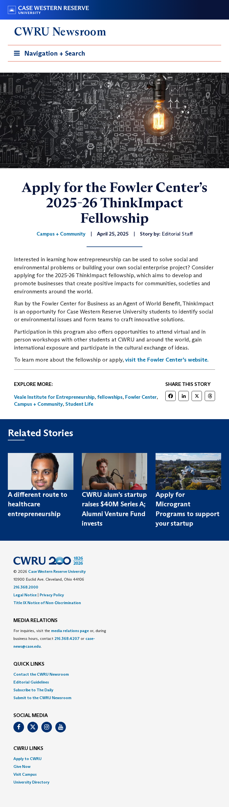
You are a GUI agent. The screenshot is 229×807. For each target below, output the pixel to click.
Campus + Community (38, 404)
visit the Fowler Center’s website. (167, 359)
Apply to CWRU (27, 758)
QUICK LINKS (28, 664)
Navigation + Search (47, 55)
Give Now (21, 766)
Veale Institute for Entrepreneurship (54, 397)
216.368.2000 (25, 587)
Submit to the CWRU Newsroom (42, 697)
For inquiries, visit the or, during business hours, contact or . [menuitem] (59, 638)
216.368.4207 (67, 638)
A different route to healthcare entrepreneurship (37, 504)
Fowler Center (141, 397)
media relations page (70, 630)
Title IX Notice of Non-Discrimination (47, 602)
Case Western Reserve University (57, 571)
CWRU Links (28, 748)
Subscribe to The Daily (33, 689)
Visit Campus (25, 774)
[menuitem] (114, 674)
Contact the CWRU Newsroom (41, 674)
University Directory (31, 782)
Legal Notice (25, 594)
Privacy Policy (52, 594)
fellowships (110, 397)
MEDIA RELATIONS (35, 620)
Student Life (79, 404)
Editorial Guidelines (31, 682)
